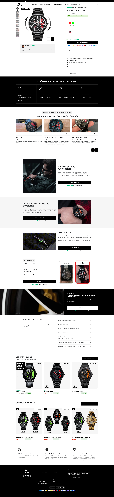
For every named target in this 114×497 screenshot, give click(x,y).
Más (54, 481)
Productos (55, 472)
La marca (55, 477)
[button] (35, 5)
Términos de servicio (42, 483)
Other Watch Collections (58, 474)
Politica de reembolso (42, 479)
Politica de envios (41, 477)
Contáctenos (55, 479)
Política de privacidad (42, 481)
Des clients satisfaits (42, 472)
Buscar (39, 474)
